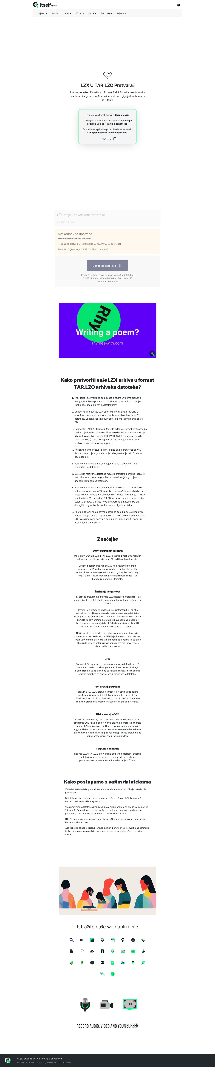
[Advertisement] (107, 42)
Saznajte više (122, 115)
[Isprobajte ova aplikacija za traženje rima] (107, 330)
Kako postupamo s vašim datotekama (107, 132)
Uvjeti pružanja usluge (28, 1058)
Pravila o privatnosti (116, 123)
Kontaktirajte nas (66, 1062)
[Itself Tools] (107, 1013)
